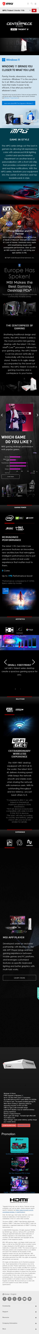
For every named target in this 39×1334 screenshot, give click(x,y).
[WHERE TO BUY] (34, 10)
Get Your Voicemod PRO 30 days (19, 1173)
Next (37, 415)
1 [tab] (17, 689)
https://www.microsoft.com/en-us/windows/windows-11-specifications (18, 1211)
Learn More (19, 977)
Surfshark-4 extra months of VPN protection (19, 1154)
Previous (2, 415)
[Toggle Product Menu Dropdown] (30, 10)
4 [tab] (27, 1085)
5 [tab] (32, 1085)
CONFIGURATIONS (9, 1125)
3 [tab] (22, 1085)
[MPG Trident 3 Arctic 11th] (19, 1064)
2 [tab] (22, 689)
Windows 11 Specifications (11, 98)
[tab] (10, 518)
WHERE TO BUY (23, 1125)
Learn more (10, 476)
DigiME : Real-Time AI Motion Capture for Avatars (19, 1192)
